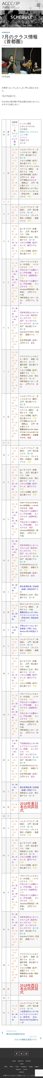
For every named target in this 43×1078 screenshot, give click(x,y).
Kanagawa (23, 1066)
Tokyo (5, 1066)
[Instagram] (26, 1053)
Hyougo (31, 1066)
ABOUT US (20, 1061)
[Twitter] (21, 1053)
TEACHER (28, 1061)
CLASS (21, 1064)
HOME (14, 1061)
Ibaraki (25, 1069)
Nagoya (37, 1066)
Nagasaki (18, 1069)
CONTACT (21, 1072)
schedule (6, 32)
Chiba (17, 1066)
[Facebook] (17, 1053)
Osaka (11, 1066)
